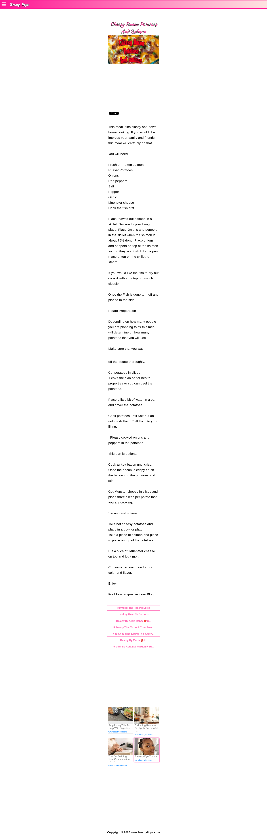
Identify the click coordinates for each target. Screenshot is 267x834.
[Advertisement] (133, 88)
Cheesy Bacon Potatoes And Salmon (133, 28)
